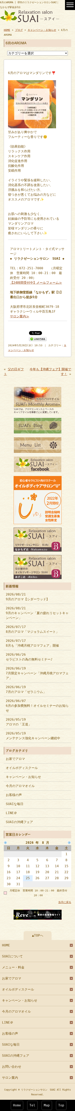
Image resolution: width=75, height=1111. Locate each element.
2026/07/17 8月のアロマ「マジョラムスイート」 (32, 629)
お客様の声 (14, 795)
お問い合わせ (11, 1066)
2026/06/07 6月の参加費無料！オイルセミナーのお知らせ (37, 705)
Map (47, 1105)
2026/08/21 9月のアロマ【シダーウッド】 (27, 596)
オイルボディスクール (22, 768)
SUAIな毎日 (14, 804)
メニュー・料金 (13, 967)
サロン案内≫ (19, 316)
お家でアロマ (15, 759)
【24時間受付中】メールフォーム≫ (36, 283)
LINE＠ (11, 813)
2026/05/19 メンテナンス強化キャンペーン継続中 (33, 735)
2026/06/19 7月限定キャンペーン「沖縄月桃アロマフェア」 (37, 673)
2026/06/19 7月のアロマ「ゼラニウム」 (26, 689)
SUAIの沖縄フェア (19, 822)
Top (61, 1105)
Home (17, 1105)
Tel (32, 1105)
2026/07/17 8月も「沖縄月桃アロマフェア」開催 (32, 643)
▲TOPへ (37, 935)
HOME (7, 29)
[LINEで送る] (38, 339)
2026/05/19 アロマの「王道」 (18, 722)
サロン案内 (10, 1078)
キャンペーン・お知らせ (42, 29)
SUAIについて (12, 956)
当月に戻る (64, 902)
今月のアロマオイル (20, 786)
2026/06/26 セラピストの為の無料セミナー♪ (29, 657)
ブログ (19, 29)
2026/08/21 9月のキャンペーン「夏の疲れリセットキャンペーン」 (37, 613)
